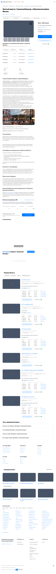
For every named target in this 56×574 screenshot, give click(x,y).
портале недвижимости (10, 192)
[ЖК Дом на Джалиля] (10, 495)
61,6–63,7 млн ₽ (43, 296)
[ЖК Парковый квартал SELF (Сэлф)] (28, 495)
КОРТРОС (28, 288)
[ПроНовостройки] (6, 2)
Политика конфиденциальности (33, 548)
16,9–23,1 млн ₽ (43, 342)
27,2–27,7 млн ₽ (43, 319)
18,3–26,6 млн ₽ (43, 413)
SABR (14, 567)
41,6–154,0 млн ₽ (43, 385)
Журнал (43, 542)
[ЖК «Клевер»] (45, 480)
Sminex (45, 31)
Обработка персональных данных (34, 554)
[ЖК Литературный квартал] (28, 480)
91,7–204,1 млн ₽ (43, 388)
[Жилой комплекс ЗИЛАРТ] (10, 480)
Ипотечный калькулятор (34, 542)
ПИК (27, 337)
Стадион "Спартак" (30, 380)
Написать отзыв (31, 251)
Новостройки (19, 542)
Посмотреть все (5, 532)
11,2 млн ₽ (42, 316)
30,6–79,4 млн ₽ (43, 384)
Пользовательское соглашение (33, 551)
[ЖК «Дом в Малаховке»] (45, 495)
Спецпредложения (20, 544)
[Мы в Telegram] (53, 565)
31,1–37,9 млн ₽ (43, 293)
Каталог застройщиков (33, 544)
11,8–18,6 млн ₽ (43, 410)
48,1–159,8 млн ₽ (43, 387)
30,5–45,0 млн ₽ (43, 345)
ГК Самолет (29, 312)
